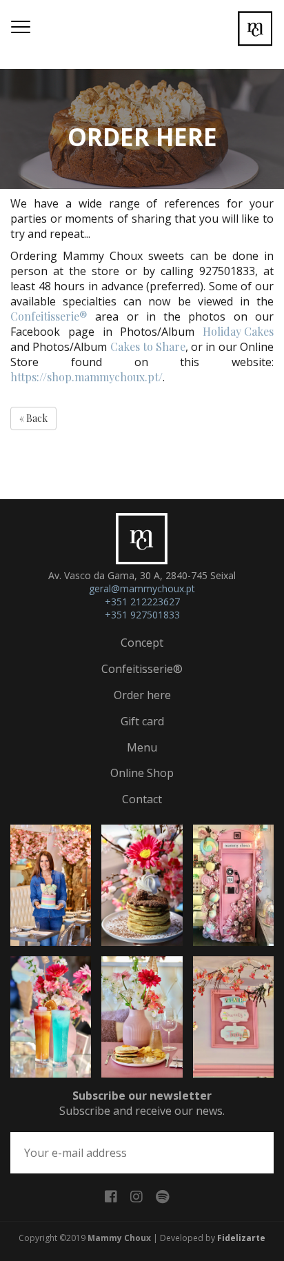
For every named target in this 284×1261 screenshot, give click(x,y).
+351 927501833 (142, 614)
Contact (142, 799)
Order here (142, 695)
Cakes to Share (147, 346)
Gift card (142, 721)
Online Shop (142, 772)
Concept (142, 642)
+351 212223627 (142, 601)
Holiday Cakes (238, 331)
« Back (33, 418)
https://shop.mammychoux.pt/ (86, 377)
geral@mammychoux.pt (142, 588)
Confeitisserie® (49, 316)
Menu (142, 747)
